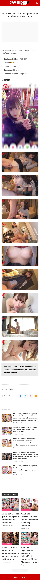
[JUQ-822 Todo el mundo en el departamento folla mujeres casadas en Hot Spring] (10, 538)
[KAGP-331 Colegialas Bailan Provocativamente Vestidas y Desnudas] (29, 504)
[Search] (37, 3)
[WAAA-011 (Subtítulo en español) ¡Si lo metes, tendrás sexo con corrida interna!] (7, 430)
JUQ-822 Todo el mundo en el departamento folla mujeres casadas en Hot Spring (10, 553)
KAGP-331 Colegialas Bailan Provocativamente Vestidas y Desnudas (29, 520)
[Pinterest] (31, 396)
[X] (26, 396)
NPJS (13, 63)
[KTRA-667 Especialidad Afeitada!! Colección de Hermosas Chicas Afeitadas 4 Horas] (29, 538)
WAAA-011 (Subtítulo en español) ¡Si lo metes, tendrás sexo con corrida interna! (25, 429)
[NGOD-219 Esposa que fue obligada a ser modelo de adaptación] (10, 504)
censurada (6, 510)
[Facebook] (20, 396)
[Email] (36, 396)
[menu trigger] (4, 3)
